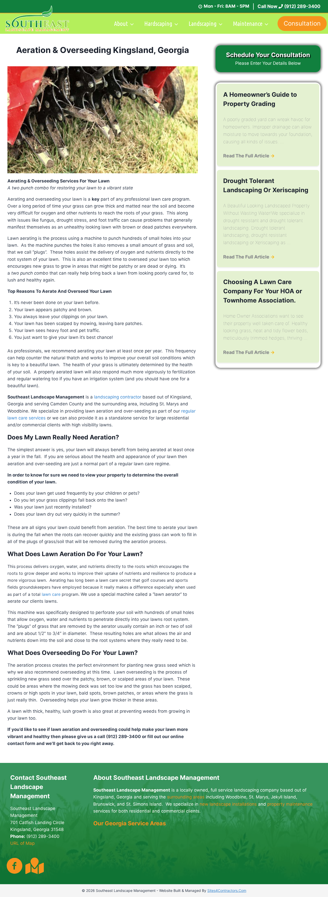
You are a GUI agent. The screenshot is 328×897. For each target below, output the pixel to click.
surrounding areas (185, 796)
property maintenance (290, 804)
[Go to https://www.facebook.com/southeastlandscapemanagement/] (14, 866)
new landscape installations (228, 804)
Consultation (302, 23)
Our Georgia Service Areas (129, 823)
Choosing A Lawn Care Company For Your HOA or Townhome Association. (262, 291)
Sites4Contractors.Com (226, 890)
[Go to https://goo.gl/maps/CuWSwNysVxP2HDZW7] (33, 866)
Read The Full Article (249, 155)
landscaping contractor (117, 396)
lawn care (51, 594)
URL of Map (22, 843)
